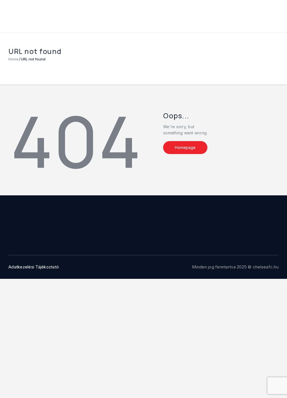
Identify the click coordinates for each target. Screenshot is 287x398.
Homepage (185, 147)
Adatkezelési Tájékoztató (33, 267)
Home (13, 59)
